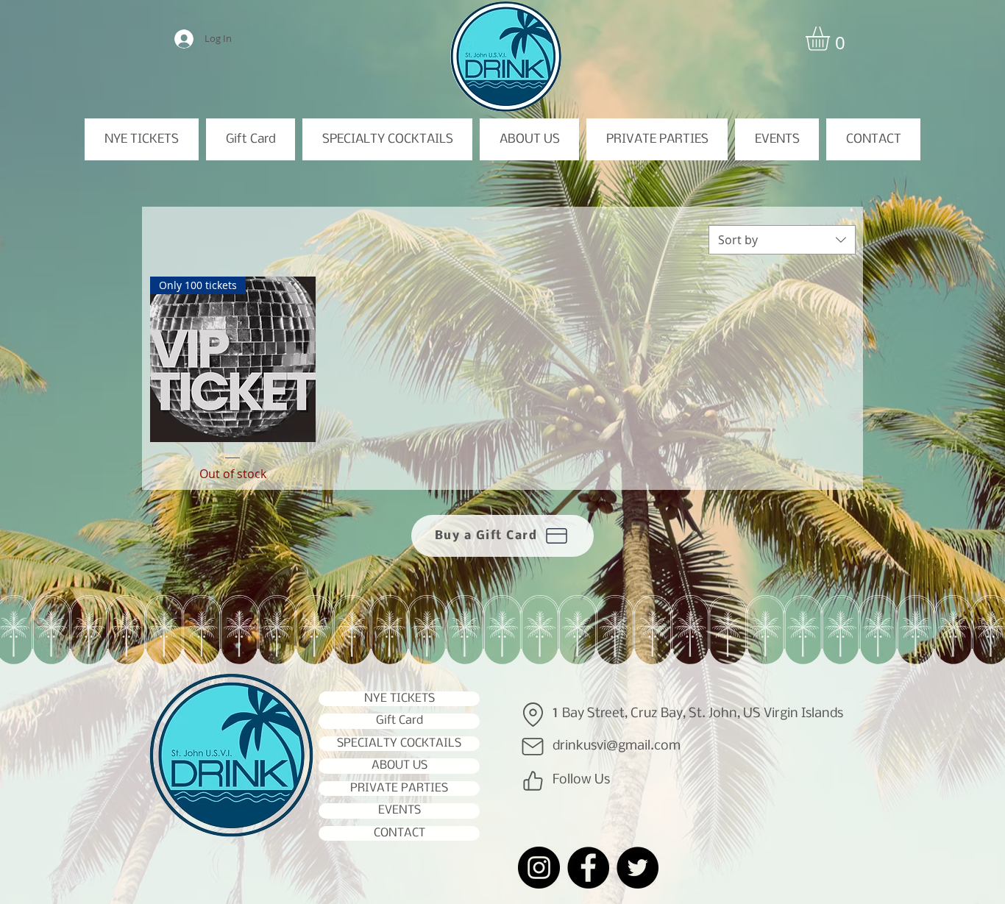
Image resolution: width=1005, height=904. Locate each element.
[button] (832, 38)
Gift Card (399, 720)
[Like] (532, 780)
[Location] (532, 714)
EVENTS (399, 810)
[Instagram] (539, 868)
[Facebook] (588, 868)
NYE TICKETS (399, 698)
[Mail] (532, 746)
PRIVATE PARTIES (399, 788)
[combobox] (782, 240)
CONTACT (399, 833)
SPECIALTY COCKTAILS (399, 743)
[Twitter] (637, 868)
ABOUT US (399, 765)
